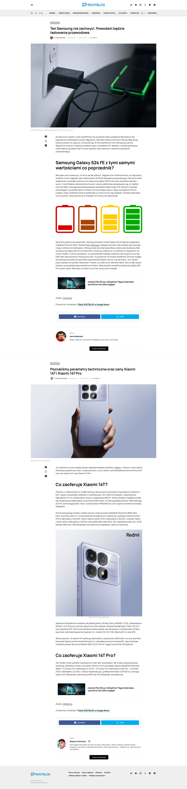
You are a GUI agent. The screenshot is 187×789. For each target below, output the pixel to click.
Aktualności (55, 23)
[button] (32, 5)
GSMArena (67, 704)
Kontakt (107, 772)
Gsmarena (67, 298)
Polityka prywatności (97, 775)
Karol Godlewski (76, 336)
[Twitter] (145, 5)
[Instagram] (140, 5)
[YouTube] (136, 5)
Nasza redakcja (87, 772)
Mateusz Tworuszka (78, 741)
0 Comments (93, 37)
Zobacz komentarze (99, 349)
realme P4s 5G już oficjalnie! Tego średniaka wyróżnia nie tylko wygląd (111, 283)
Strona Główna (74, 772)
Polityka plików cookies (78, 775)
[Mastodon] (150, 5)
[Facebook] (154, 5)
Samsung (95, 245)
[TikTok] (131, 5)
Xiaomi (118, 467)
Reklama (98, 772)
